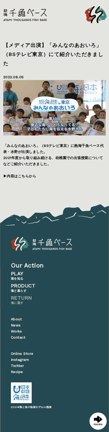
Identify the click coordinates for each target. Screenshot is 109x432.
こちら (23, 176)
